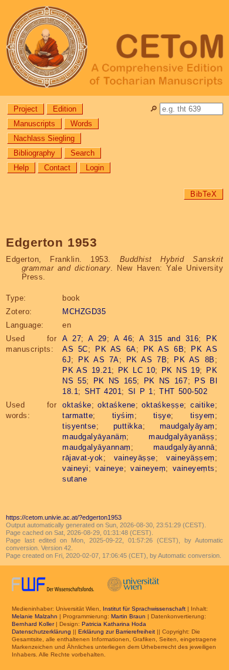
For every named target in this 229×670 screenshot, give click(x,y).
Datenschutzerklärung (41, 631)
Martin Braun (128, 616)
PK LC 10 (136, 370)
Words (81, 123)
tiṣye (162, 415)
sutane (74, 478)
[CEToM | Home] (114, 48)
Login (95, 167)
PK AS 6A (115, 349)
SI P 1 (140, 391)
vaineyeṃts (194, 468)
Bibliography (34, 153)
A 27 (71, 338)
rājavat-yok (82, 457)
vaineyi (75, 468)
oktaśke (77, 404)
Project (26, 109)
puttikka (128, 426)
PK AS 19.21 (87, 370)
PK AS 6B (163, 349)
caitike (202, 404)
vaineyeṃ (148, 468)
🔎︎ (153, 109)
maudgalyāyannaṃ (96, 447)
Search (82, 153)
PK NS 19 (180, 370)
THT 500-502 (183, 391)
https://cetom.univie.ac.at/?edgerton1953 (64, 517)
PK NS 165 (115, 380)
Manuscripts (34, 123)
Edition (64, 109)
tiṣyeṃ (202, 415)
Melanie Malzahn (35, 616)
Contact (57, 167)
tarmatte (77, 415)
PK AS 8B (194, 359)
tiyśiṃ (123, 415)
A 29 (97, 338)
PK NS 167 (166, 380)
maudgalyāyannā (184, 447)
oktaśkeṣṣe (163, 404)
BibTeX (203, 194)
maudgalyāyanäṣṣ (182, 436)
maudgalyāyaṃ (187, 426)
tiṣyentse (79, 426)
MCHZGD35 (84, 311)
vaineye (109, 468)
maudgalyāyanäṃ (94, 436)
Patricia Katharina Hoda (114, 624)
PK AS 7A (98, 359)
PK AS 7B (146, 359)
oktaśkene (116, 404)
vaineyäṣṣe (135, 457)
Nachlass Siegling (44, 138)
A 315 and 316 (168, 338)
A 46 (123, 338)
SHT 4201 (103, 391)
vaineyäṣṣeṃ (190, 457)
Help (21, 167)
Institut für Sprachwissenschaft (144, 608)
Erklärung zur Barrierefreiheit (116, 631)
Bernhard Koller (33, 624)
